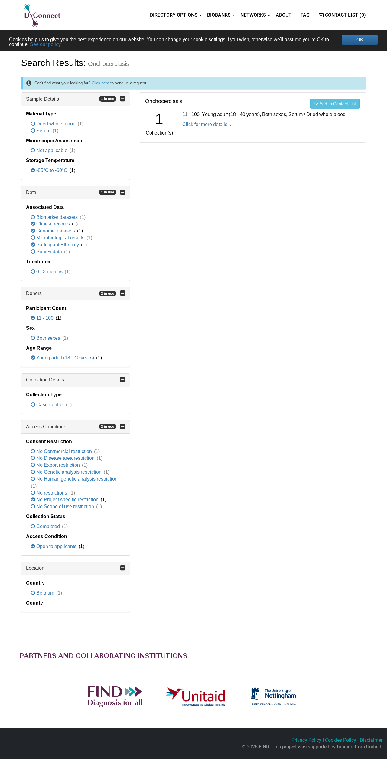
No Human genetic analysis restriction (76, 479)
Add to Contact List (338, 103)
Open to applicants (56, 546)
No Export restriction (58, 465)
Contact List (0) (345, 15)
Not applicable (52, 150)
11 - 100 (45, 318)
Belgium (45, 592)
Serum (43, 130)
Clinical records (53, 223)
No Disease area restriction (65, 458)
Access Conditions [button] (70, 426)
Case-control (50, 404)
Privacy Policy (306, 740)
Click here (100, 83)
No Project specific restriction (67, 499)
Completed (48, 526)
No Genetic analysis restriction (69, 472)
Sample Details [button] (70, 99)
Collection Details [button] (45, 379)
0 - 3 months (49, 271)
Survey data (49, 251)
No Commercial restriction (64, 451)
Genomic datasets (55, 230)
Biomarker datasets (57, 217)
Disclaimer (371, 740)
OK (359, 39)
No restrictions (51, 492)
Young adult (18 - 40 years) (65, 357)
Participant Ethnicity (57, 244)
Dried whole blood (56, 123)
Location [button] (35, 568)
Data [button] (70, 192)
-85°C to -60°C (52, 170)
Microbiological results (60, 237)
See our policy (45, 44)
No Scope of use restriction (65, 506)
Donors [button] (70, 293)
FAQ (305, 15)
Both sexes (48, 338)
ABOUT (283, 15)
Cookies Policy (340, 740)
